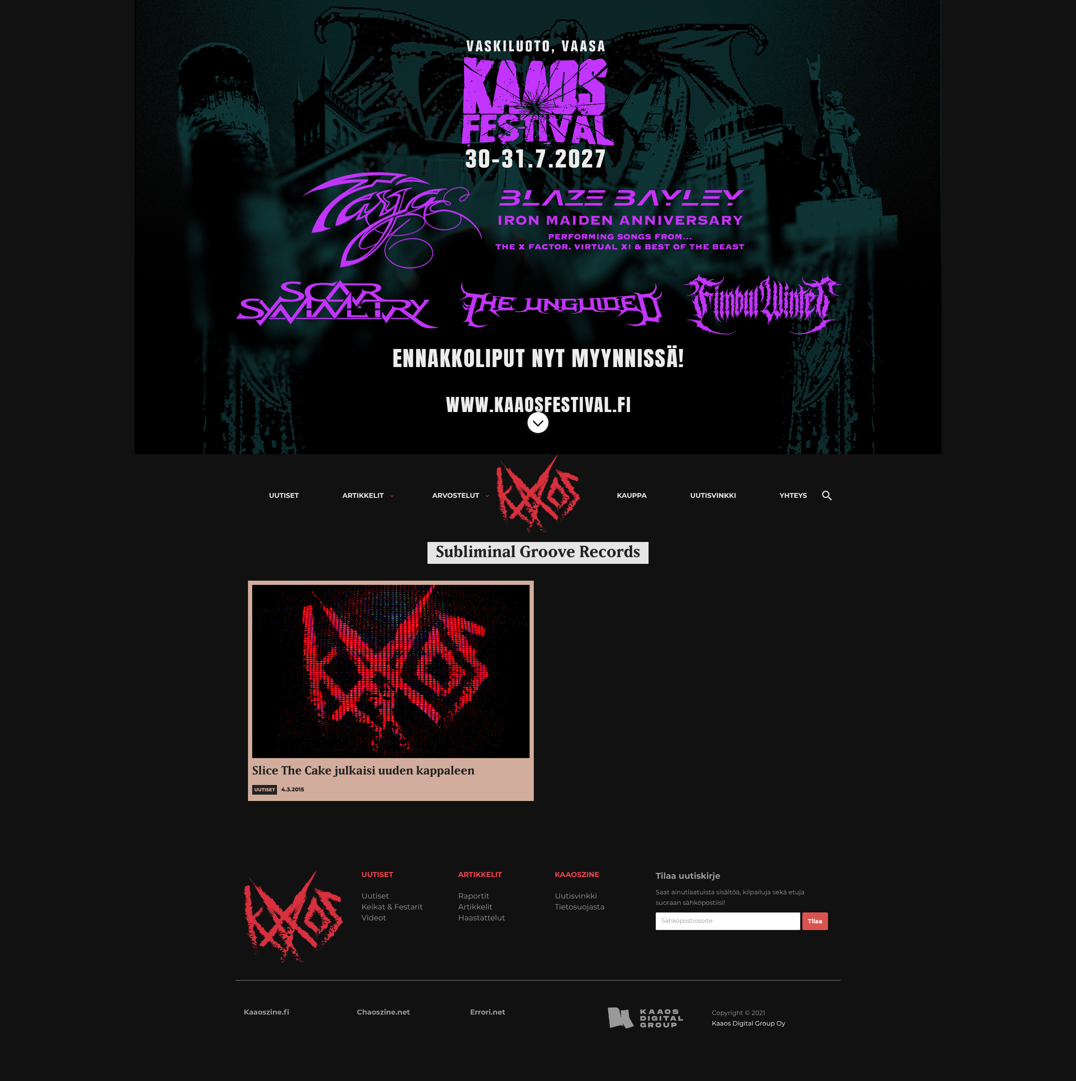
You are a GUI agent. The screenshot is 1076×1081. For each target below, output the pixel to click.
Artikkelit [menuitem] (363, 496)
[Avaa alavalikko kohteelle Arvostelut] (487, 496)
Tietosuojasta (580, 907)
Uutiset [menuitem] (284, 496)
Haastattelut (481, 918)
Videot (373, 918)
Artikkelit (475, 907)
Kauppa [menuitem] (632, 496)
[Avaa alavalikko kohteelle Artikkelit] (392, 496)
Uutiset (375, 896)
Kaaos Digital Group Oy (748, 1023)
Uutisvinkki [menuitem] (713, 496)
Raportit (473, 896)
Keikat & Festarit (392, 907)
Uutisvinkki (576, 896)
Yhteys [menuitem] (793, 496)
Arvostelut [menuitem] (456, 496)
